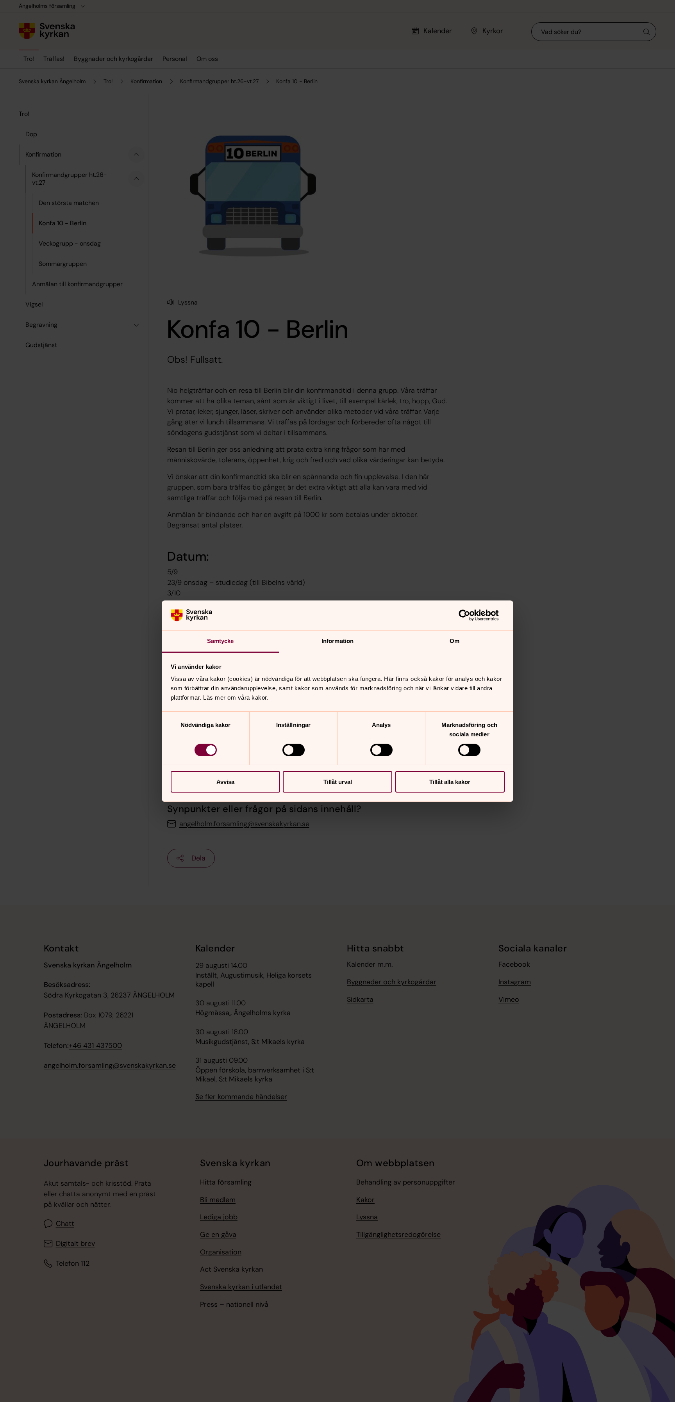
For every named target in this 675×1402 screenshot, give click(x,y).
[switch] (293, 750)
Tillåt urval (337, 781)
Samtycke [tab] (220, 641)
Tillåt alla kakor (449, 781)
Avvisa (225, 781)
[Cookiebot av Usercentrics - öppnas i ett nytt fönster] (470, 615)
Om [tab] (454, 641)
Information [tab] (337, 641)
